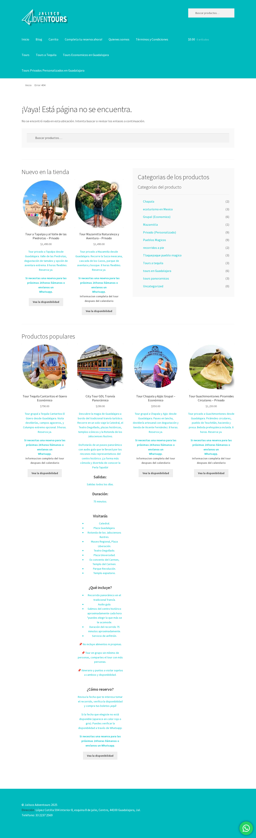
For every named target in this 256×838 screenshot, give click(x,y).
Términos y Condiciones (152, 39)
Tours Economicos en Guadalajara (86, 55)
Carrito (53, 39)
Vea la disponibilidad (46, 302)
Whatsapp (45, 291)
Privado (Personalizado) (159, 232)
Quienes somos (119, 39)
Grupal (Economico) (156, 217)
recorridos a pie (153, 248)
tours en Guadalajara (157, 271)
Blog (39, 39)
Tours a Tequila (46, 55)
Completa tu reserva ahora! (83, 39)
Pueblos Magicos (154, 240)
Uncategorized (153, 286)
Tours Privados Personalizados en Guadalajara (53, 70)
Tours (25, 55)
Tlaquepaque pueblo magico (162, 255)
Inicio (25, 39)
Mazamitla (150, 224)
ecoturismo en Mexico (158, 209)
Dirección (28, 810)
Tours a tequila (153, 263)
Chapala (148, 201)
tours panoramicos (156, 278)
